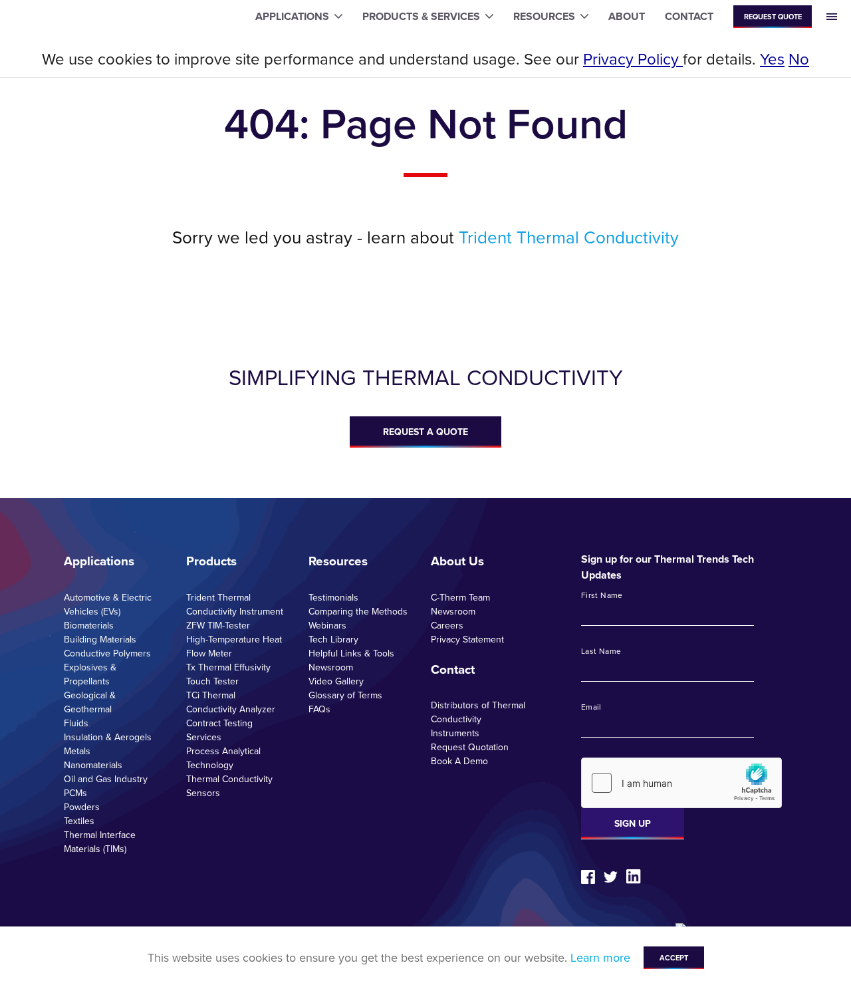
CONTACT (689, 16)
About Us (457, 560)
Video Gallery (336, 681)
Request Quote (773, 16)
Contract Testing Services (219, 730)
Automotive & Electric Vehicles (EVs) (108, 604)
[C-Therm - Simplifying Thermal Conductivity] (64, 17)
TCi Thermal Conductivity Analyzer (230, 702)
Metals (77, 751)
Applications (99, 560)
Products (211, 560)
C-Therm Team (460, 597)
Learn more (600, 957)
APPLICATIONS (292, 16)
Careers (447, 625)
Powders (82, 806)
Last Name (601, 651)
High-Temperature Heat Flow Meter (234, 646)
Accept (674, 957)
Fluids (76, 723)
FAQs (319, 709)
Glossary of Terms (345, 695)
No (799, 58)
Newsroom (330, 667)
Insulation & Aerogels (108, 737)
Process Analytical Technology (223, 758)
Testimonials (333, 597)
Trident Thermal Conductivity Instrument (234, 604)
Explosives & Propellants (90, 674)
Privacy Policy (633, 58)
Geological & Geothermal (90, 702)
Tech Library (333, 639)
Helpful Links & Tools (351, 653)
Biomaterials (89, 625)
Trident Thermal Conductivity (569, 237)
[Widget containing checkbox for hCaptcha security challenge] (681, 783)
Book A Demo (459, 761)
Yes (772, 58)
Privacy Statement (467, 639)
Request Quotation (470, 747)
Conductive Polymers (107, 653)
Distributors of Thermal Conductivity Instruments (478, 719)
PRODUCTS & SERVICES (421, 16)
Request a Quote (425, 431)
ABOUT (626, 16)
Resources (338, 560)
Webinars (327, 625)
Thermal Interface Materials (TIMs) (100, 841)
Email (591, 707)
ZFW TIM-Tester (218, 625)
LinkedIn (633, 876)
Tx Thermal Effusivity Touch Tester (228, 674)
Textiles (79, 820)
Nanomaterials (93, 765)
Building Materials (100, 639)
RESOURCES (544, 16)
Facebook (588, 877)
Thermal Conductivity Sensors (229, 785)
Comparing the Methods (358, 611)
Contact (453, 669)
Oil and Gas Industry (106, 778)
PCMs (75, 792)
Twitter (611, 877)
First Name (602, 595)
